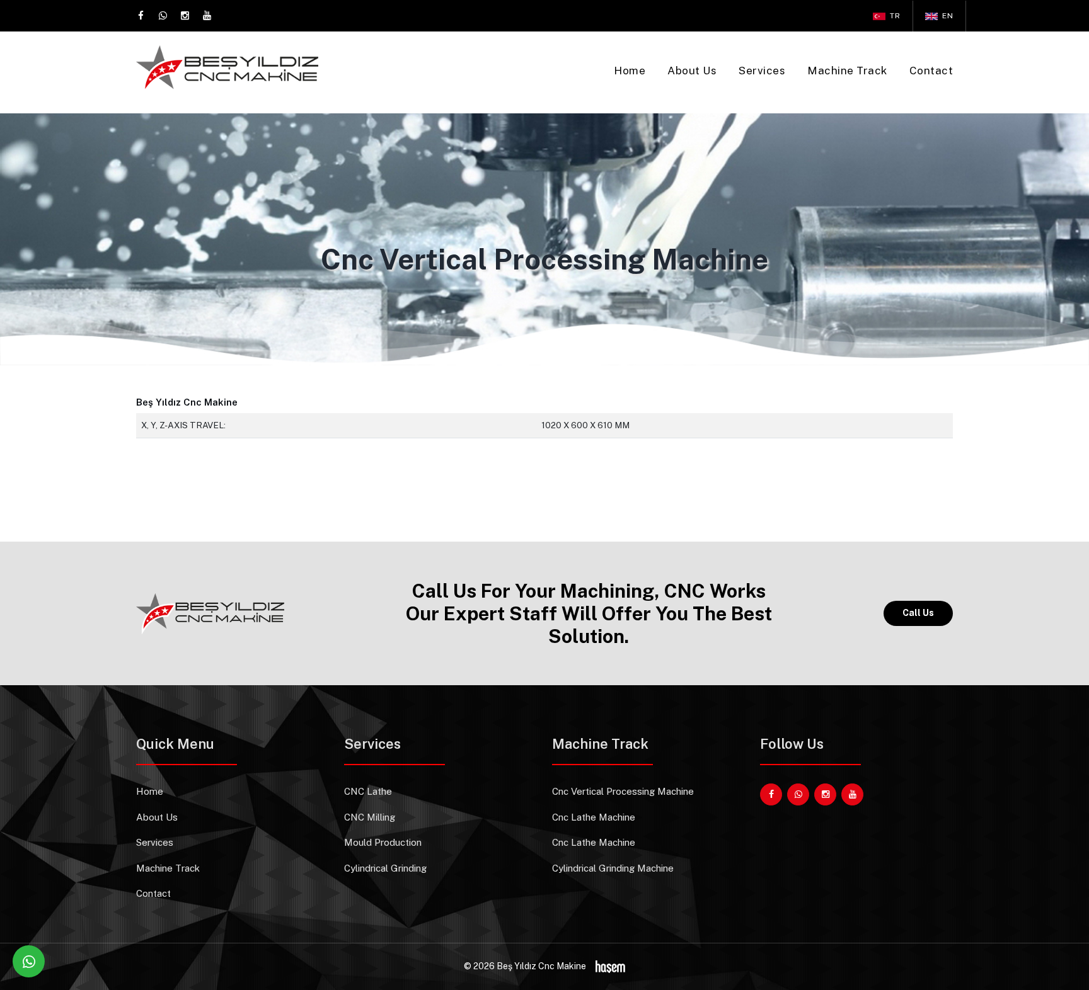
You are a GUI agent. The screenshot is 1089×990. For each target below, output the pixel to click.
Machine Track (847, 70)
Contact (931, 70)
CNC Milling (369, 817)
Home (629, 70)
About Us (692, 70)
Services (762, 70)
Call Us (918, 613)
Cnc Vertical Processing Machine (623, 791)
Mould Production (383, 842)
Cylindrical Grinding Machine (613, 868)
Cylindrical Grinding (385, 868)
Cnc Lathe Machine (593, 817)
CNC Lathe (368, 791)
